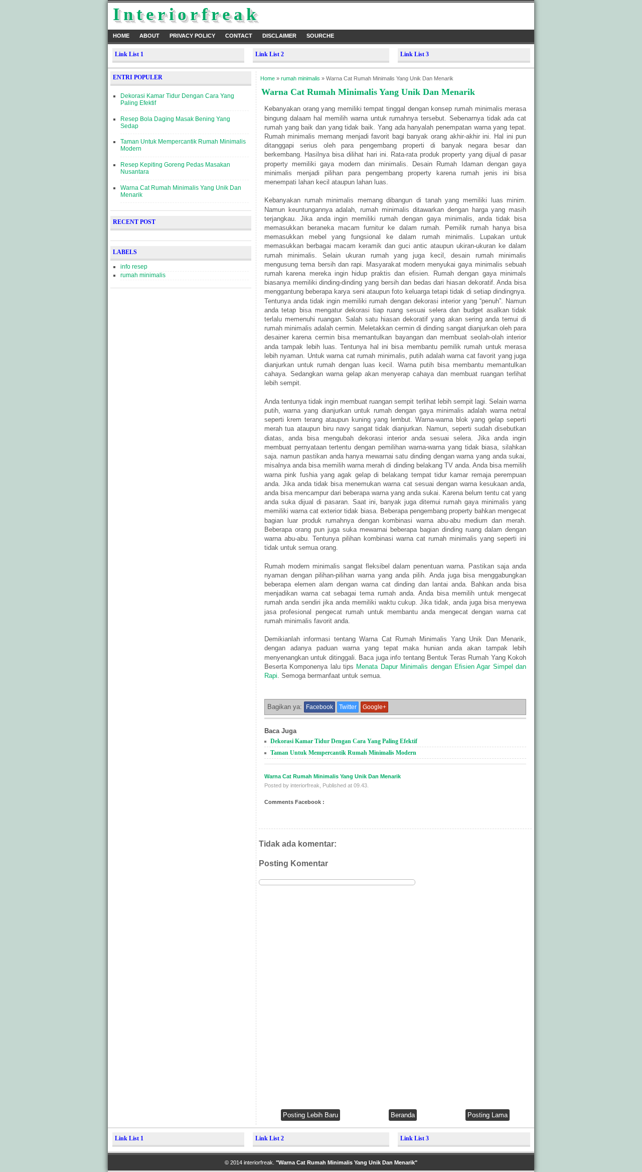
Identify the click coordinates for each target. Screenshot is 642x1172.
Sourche (320, 36)
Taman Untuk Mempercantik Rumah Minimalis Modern (343, 752)
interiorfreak (186, 14)
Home (121, 36)
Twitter (348, 707)
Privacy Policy (192, 36)
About (149, 36)
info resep (133, 266)
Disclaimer (279, 36)
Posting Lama (487, 1115)
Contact (238, 36)
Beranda (403, 1115)
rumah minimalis (143, 275)
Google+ (374, 707)
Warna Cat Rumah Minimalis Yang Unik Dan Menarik (332, 776)
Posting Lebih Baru (310, 1115)
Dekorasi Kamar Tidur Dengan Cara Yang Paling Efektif (343, 741)
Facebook (319, 707)
